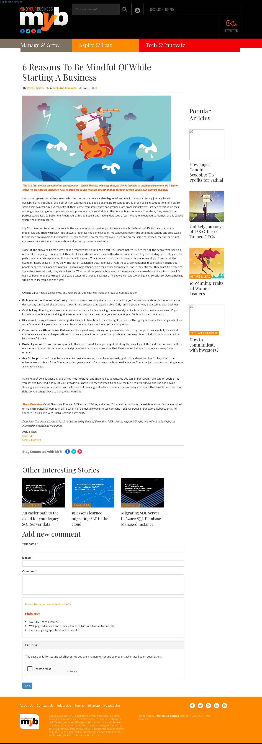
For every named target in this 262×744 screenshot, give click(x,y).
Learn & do (32, 505)
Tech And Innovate (64, 88)
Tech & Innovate (165, 45)
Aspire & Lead (96, 45)
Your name (30, 544)
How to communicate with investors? (204, 345)
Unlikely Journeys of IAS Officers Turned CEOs (206, 231)
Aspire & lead (200, 276)
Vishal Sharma (35, 88)
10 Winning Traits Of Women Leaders (206, 288)
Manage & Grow (40, 45)
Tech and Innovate (204, 333)
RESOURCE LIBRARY (162, 9)
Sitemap (93, 705)
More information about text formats (48, 604)
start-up (27, 435)
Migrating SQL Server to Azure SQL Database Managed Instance (141, 518)
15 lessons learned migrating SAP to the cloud (90, 518)
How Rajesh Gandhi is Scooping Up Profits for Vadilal (206, 172)
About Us (26, 705)
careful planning (31, 439)
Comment (29, 571)
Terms (79, 705)
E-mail (27, 558)
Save (27, 685)
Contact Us (45, 705)
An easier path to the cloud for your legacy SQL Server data (40, 518)
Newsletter (111, 705)
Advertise (64, 705)
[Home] (44, 18)
